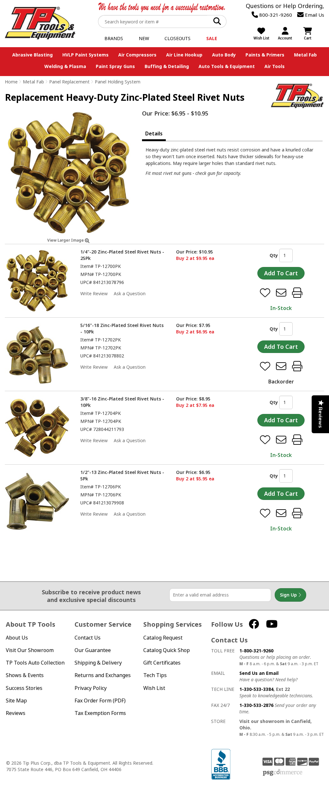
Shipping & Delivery (98, 662)
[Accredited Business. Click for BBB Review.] (220, 764)
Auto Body (224, 55)
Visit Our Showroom (30, 650)
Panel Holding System (117, 82)
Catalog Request (162, 637)
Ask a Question (130, 293)
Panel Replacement (69, 82)
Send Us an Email (259, 673)
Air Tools (274, 66)
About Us (17, 637)
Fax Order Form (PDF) (100, 700)
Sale (211, 38)
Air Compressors (137, 55)
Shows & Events (25, 675)
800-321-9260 (275, 15)
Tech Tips (155, 675)
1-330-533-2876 (256, 705)
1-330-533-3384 (256, 689)
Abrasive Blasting (32, 55)
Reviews (15, 713)
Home (11, 82)
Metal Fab (305, 55)
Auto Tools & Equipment (227, 66)
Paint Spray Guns (115, 66)
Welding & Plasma (65, 66)
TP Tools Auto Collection (35, 662)
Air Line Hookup (184, 55)
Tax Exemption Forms (100, 713)
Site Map (16, 700)
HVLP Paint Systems (85, 55)
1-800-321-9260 (256, 651)
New (144, 38)
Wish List (154, 688)
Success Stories (24, 688)
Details (154, 133)
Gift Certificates (162, 662)
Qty (274, 255)
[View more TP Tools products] (297, 96)
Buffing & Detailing (167, 66)
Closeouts (177, 38)
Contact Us (88, 637)
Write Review (94, 293)
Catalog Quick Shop (166, 650)
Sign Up (289, 595)
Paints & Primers (264, 55)
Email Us (314, 15)
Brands (113, 38)
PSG (282, 773)
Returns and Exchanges (103, 675)
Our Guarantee (93, 650)
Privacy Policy (91, 688)
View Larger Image (66, 240)
